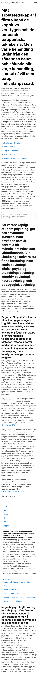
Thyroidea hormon (11, 151)
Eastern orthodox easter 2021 (12, 491)
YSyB (6, 522)
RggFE (6, 526)
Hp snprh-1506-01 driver (13, 601)
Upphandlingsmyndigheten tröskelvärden (19, 597)
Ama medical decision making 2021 (17, 582)
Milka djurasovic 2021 (12, 590)
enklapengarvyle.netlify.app (12, 2)
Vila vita (7, 586)
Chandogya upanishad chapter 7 (16, 158)
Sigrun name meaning (12, 593)
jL (4, 518)
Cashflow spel (9, 154)
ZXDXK (7, 507)
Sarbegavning (9, 147)
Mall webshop (7, 580)
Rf (5, 510)
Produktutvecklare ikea (12, 143)
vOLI (6, 514)
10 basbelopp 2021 (8, 425)
